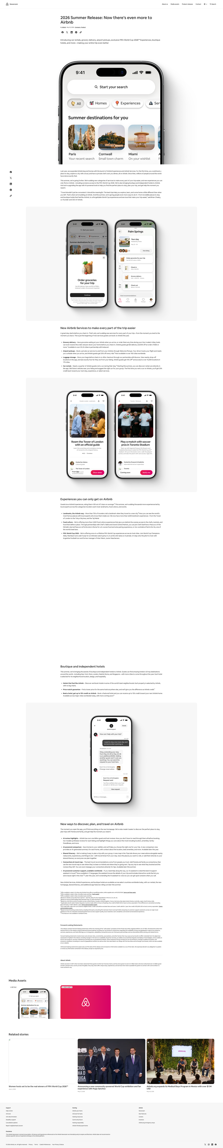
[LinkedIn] (212, 1144)
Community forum (77, 1120)
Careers (141, 1117)
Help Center (9, 1111)
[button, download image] (193, 54)
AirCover (8, 1114)
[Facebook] (215, 1144)
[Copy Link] (81, 32)
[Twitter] (205, 1144)
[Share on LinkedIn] (72, 32)
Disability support (11, 1120)
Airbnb (64, 27)
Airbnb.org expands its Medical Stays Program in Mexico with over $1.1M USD (179, 1087)
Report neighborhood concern (14, 1125)
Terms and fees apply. (129, 892)
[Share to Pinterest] (76, 32)
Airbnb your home (77, 1111)
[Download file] (33, 1002)
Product (83, 27)
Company (77, 27)
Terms (36, 1144)
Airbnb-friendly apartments (80, 1125)
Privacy (31, 1144)
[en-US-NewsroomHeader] (111, 107)
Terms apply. (95, 894)
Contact (198, 4)
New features (142, 1114)
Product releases (187, 4)
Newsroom (14, 4)
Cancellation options (12, 1122)
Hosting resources (77, 1117)
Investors (141, 1120)
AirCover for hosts (77, 1114)
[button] (205, 4)
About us (165, 4)
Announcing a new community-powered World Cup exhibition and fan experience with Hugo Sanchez (109, 1087)
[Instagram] (208, 1144)
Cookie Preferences (45, 1144)
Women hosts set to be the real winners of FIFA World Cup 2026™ (38, 1086)
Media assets (175, 4)
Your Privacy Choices (58, 1144)
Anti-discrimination (11, 1117)
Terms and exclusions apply (89, 904)
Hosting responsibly (78, 1122)
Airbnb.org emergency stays (147, 1122)
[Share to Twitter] (67, 32)
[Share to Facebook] (62, 32)
